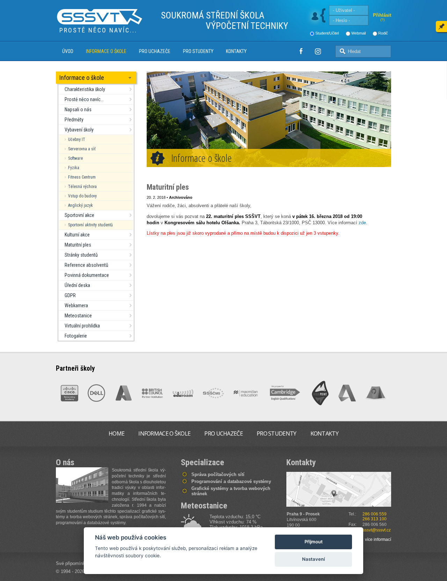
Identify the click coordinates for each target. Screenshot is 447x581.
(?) (382, 20)
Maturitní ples (78, 245)
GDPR (70, 295)
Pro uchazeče (154, 51)
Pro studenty (198, 51)
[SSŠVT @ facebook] (301, 51)
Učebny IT (76, 139)
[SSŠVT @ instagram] (318, 51)
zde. (363, 222)
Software (75, 158)
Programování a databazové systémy (231, 481)
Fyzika (73, 167)
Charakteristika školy (85, 89)
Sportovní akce (79, 215)
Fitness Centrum (82, 177)
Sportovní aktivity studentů (90, 224)
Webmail (358, 33)
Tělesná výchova (82, 186)
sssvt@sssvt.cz (376, 530)
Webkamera (76, 305)
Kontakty (236, 51)
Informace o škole (106, 51)
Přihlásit (382, 15)
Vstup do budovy (82, 196)
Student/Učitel (327, 33)
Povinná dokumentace (87, 275)
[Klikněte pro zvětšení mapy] (338, 489)
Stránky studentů (81, 255)
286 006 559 (374, 514)
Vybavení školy (79, 130)
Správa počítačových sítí (217, 474)
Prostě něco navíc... (84, 99)
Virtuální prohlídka (82, 326)
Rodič (383, 33)
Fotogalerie (76, 336)
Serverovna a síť (82, 148)
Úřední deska (77, 285)
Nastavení (313, 559)
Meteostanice (78, 315)
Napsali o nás (78, 109)
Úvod (67, 51)
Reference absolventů (86, 265)
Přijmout (314, 541)
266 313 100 (374, 518)
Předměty (74, 119)
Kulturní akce (77, 234)
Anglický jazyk (80, 205)
